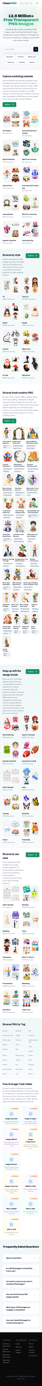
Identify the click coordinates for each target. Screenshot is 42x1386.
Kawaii (24, 323)
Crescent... (18, 471)
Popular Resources (6, 1350)
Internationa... (8, 563)
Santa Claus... (28, 587)
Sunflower (9, 57)
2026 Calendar (8, 787)
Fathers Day (6, 1040)
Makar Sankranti (8, 515)
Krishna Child (7, 495)
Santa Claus (27, 589)
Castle (31, 1055)
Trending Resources (6, 1345)
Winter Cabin (31, 448)
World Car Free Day (29, 159)
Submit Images (18, 1351)
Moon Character (19, 541)
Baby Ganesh (8, 469)
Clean (10, 3)
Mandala (31, 1065)
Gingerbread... (31, 446)
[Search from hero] (35, 49)
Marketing (26, 983)
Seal (17, 1049)
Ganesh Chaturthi (9, 240)
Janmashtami (8, 214)
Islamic (5, 1065)
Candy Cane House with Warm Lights (7, 628)
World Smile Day (9, 159)
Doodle (5, 375)
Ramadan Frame (18, 446)
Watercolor (26, 349)
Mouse (5, 1045)
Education (6, 1010)
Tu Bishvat (19, 563)
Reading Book (25, 609)
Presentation (8, 983)
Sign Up (18, 1347)
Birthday (25, 905)
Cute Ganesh (20, 515)
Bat (30, 1031)
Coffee (18, 1035)
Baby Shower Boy (33, 515)
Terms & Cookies (32, 1351)
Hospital (18, 1040)
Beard (5, 1055)
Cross (28, 495)
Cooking (31, 1035)
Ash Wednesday (32, 492)
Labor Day (34, 563)
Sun (17, 1074)
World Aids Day (8, 735)
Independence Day (33, 1041)
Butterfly (25, 813)
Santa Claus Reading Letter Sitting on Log (30, 583)
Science (32, 62)
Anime (5, 323)
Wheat (31, 1074)
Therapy (6, 813)
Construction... (35, 566)
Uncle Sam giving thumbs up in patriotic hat (7, 537)
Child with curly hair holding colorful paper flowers (32, 537)
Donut (30, 1060)
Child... (30, 541)
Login (18, 1344)
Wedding (6, 931)
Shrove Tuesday (33, 469)
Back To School (28, 957)
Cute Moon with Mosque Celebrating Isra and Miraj (18, 537)
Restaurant (19, 1069)
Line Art (5, 349)
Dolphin (18, 1060)
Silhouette (26, 375)
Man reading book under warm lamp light (25, 606)
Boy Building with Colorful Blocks (33, 511)
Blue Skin (16, 589)
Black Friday (20, 1055)
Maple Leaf (32, 57)
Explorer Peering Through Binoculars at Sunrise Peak (8, 561)
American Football (29, 761)
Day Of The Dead (28, 735)
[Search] (31, 3)
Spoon (5, 1074)
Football (20, 57)
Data (24, 787)
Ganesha (6, 471)
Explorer (6, 566)
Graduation (7, 957)
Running (5, 1049)
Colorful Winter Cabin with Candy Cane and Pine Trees (32, 444)
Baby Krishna (17, 587)
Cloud (5, 840)
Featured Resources (6, 1356)
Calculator (10, 62)
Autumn (5, 1031)
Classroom (26, 1010)
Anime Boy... (5, 446)
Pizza (30, 1047)
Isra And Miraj (18, 539)
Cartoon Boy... (6, 588)
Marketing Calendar (6, 1361)
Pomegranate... (20, 566)
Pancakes (31, 471)
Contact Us (33, 1356)
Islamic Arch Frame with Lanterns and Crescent (16, 444)
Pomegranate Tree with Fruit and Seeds (21, 560)
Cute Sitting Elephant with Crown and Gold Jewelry (20, 513)
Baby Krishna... (8, 492)
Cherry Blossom (8, 1035)
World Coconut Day (29, 214)
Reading (22, 62)
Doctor (5, 1060)
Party (24, 931)
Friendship (26, 840)
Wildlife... (35, 609)
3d (4, 297)
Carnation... (15, 609)
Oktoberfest (7, 185)
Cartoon (25, 297)
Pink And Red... (14, 612)
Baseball (18, 1031)
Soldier (31, 1051)
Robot (31, 1069)
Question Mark (7, 1069)
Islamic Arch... (17, 448)
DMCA (31, 1347)
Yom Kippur (7, 131)
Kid (17, 1065)
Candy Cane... (6, 634)
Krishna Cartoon (18, 496)
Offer (17, 1045)
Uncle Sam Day (27, 240)
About (31, 1344)
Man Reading (25, 611)
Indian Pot (7, 517)
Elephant (19, 517)
